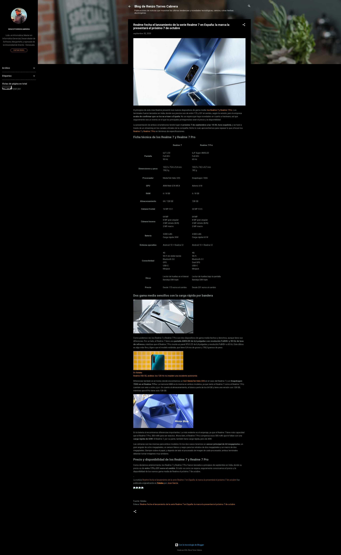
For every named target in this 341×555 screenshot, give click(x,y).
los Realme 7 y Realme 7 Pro (219, 110)
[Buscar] (249, 6)
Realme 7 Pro (149, 131)
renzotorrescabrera (19, 29)
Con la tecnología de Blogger (191, 545)
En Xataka (137, 372)
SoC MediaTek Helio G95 (194, 381)
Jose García (172, 483)
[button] (243, 25)
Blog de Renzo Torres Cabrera (156, 6)
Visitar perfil (19, 50)
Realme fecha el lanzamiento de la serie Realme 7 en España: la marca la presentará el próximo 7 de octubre (187, 504)
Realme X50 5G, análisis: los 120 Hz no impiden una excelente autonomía (165, 376)
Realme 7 (137, 131)
